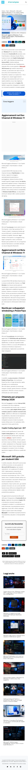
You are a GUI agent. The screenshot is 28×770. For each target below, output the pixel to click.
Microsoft (12, 11)
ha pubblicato (10, 336)
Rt (3, 45)
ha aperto (9, 403)
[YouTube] (20, 766)
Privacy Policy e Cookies (21, 763)
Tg (7, 45)
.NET (4, 553)
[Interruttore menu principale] (2, 2)
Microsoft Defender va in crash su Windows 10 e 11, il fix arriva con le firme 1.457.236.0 (13, 657)
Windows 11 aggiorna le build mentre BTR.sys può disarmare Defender (12, 615)
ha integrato (10, 227)
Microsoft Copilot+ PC (8, 556)
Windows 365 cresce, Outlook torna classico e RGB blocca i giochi (14, 636)
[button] (26, 2)
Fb (9, 42)
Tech (7, 11)
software (9, 437)
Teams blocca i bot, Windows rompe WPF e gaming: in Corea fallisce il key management (14, 593)
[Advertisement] (14, 137)
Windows (17, 556)
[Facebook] (17, 766)
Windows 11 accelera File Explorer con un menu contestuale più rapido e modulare (14, 721)
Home (3, 11)
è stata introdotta (12, 378)
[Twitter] (7, 766)
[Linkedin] (10, 766)
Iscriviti (14, 537)
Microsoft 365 (12, 553)
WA (20, 42)
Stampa (12, 45)
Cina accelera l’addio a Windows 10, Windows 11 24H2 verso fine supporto (13, 679)
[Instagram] (14, 766)
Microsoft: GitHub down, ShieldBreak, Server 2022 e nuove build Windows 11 (13, 743)
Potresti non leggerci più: (14, 93)
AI (6, 553)
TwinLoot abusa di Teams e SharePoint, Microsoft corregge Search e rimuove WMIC (12, 700)
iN (16, 42)
